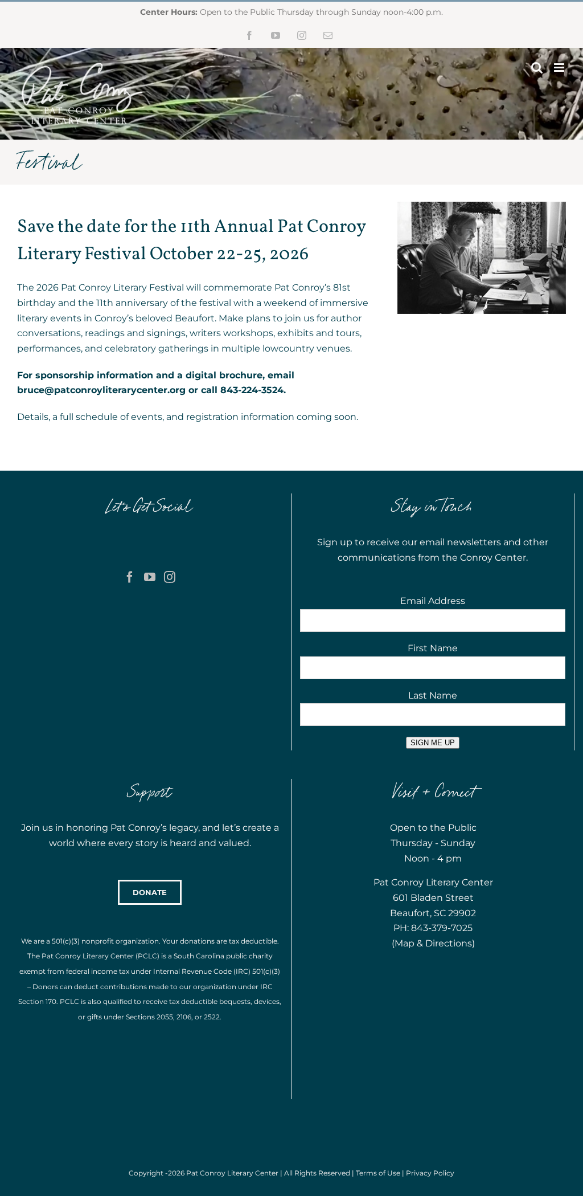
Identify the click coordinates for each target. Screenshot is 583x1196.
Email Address (432, 600)
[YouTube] (149, 577)
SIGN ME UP (432, 742)
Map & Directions (433, 943)
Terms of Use (378, 1173)
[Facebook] (130, 577)
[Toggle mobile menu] (560, 68)
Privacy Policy (430, 1173)
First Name (433, 648)
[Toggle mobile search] (537, 68)
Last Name (432, 695)
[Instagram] (169, 577)
